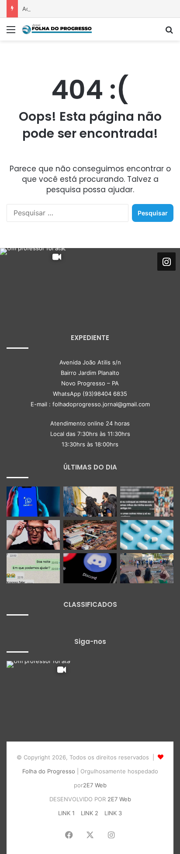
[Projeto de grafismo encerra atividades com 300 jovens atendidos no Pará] (90, 502)
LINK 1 (66, 813)
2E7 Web (95, 785)
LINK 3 (113, 813)
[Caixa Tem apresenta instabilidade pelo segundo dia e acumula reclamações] (33, 502)
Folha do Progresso (48, 771)
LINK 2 (89, 813)
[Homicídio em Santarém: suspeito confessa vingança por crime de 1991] (146, 568)
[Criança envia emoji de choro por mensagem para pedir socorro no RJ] (33, 568)
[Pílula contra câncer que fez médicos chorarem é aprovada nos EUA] (146, 535)
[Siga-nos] (166, 261)
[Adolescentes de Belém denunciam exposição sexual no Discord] (146, 502)
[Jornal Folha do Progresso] (57, 29)
